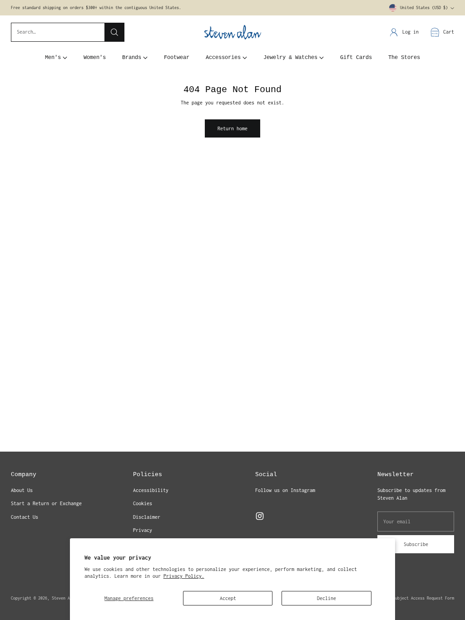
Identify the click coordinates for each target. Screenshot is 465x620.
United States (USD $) (424, 7)
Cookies (142, 503)
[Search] (114, 32)
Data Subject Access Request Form (417, 597)
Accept (228, 598)
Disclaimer (146, 517)
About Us (22, 490)
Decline (326, 598)
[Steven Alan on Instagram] (259, 517)
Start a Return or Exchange (46, 503)
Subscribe (416, 544)
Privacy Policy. (183, 576)
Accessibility (150, 490)
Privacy (142, 530)
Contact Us (24, 517)
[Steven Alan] (232, 32)
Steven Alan (64, 597)
